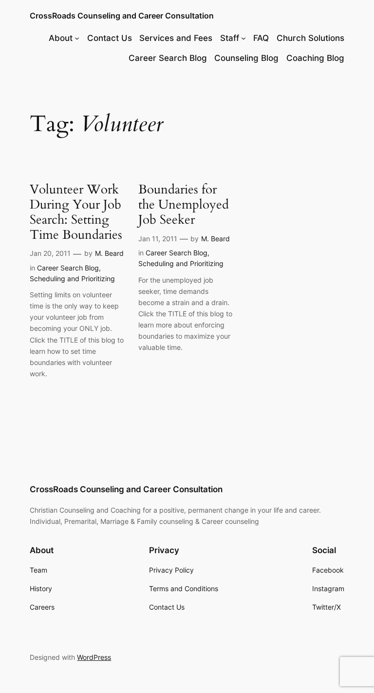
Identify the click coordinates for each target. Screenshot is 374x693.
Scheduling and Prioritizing (72, 278)
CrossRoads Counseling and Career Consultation (122, 15)
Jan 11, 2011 (157, 238)
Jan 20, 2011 (50, 253)
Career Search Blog (68, 268)
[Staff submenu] (243, 38)
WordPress (94, 657)
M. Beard (109, 253)
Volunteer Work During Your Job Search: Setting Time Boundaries (76, 212)
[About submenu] (77, 38)
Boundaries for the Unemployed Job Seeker (183, 204)
